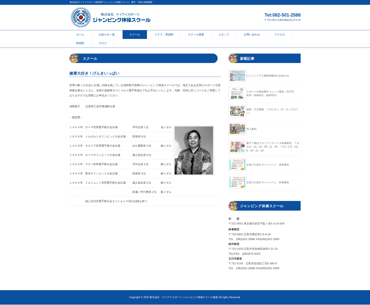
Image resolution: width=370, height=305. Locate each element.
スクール (134, 34)
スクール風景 (196, 34)
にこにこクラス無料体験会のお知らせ (267, 75)
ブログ (103, 43)
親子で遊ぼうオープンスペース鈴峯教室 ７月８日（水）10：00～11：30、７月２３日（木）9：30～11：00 (273, 147)
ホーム (80, 34)
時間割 (80, 43)
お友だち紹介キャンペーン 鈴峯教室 (267, 182)
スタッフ (224, 34)
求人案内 (251, 129)
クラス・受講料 (164, 34)
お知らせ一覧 (107, 34)
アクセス (279, 34)
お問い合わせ (252, 34)
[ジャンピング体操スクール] (110, 9)
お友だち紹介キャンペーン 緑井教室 (267, 164)
